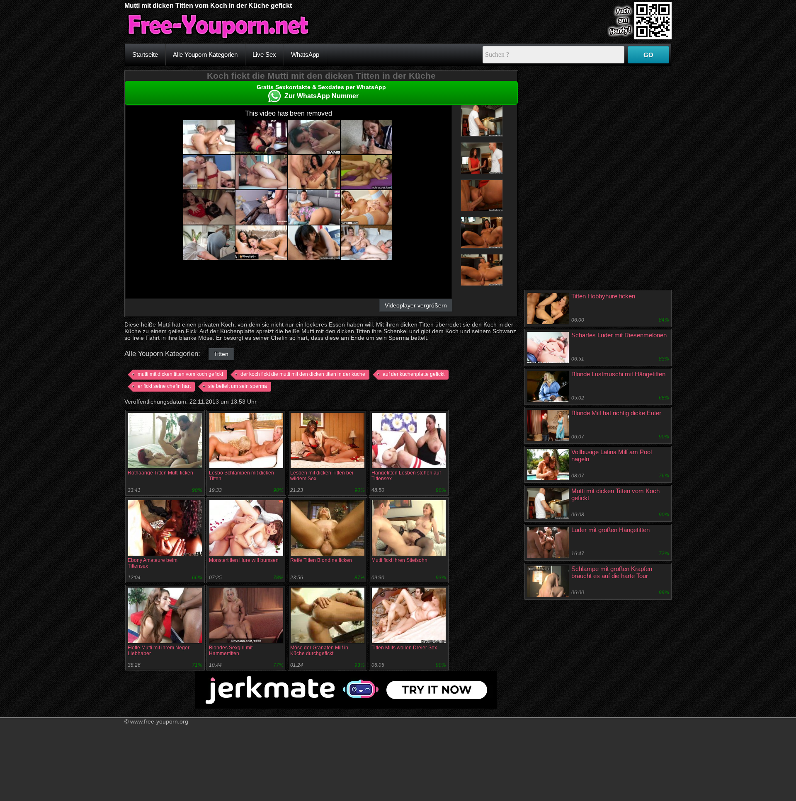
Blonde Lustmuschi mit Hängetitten (618, 374)
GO (648, 54)
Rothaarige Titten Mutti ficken (160, 473)
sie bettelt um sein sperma (237, 386)
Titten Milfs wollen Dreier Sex (404, 648)
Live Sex (264, 54)
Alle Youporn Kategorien (205, 54)
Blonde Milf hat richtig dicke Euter (616, 412)
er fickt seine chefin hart (164, 386)
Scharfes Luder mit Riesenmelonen (619, 335)
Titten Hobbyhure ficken (603, 296)
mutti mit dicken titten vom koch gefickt (180, 374)
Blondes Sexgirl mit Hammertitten (230, 650)
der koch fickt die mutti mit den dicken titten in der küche (302, 374)
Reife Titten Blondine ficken (321, 560)
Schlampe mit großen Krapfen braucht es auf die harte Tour (611, 572)
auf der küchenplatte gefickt (413, 374)
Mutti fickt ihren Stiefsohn (399, 560)
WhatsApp (305, 54)
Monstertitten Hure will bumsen (244, 560)
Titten (221, 354)
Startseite (145, 54)
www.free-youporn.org (159, 721)
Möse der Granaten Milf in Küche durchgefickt (319, 650)
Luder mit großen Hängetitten (610, 529)
